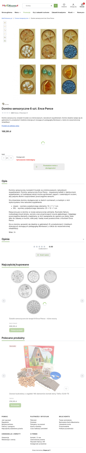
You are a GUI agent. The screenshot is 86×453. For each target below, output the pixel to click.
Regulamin (5, 422)
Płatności (33, 420)
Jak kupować (6, 420)
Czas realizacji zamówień (39, 428)
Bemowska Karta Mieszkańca (69, 422)
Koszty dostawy (35, 426)
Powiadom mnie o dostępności (50, 166)
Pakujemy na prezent (37, 424)
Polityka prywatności (66, 428)
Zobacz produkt (16, 330)
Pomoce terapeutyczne (21, 18)
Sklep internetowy (40, 450)
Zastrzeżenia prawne (37, 439)
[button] (56, 5)
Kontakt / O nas (35, 437)
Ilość (3, 154)
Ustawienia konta (65, 424)
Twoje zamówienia (65, 420)
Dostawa (33, 422)
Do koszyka (15, 405)
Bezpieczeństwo (7, 424)
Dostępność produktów (38, 444)
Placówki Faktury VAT (37, 442)
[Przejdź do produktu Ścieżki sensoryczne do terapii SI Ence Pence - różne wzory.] (35, 293)
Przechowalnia (64, 426)
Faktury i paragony (8, 426)
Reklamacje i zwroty (8, 439)
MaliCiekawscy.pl (7, 18)
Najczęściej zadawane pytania (12, 428)
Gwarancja (5, 437)
